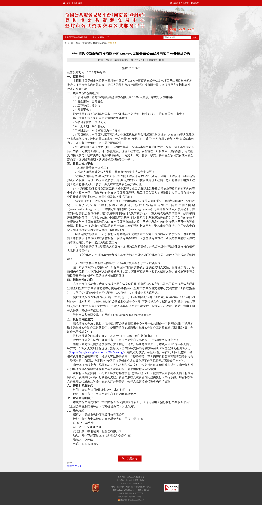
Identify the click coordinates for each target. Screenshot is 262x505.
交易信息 (86, 43)
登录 (69, 3)
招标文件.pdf (74, 466)
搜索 (194, 37)
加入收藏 (174, 3)
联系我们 (195, 3)
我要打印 (153, 60)
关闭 (161, 60)
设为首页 (185, 3)
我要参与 (132, 458)
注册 (80, 3)
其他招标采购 (99, 43)
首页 (78, 43)
